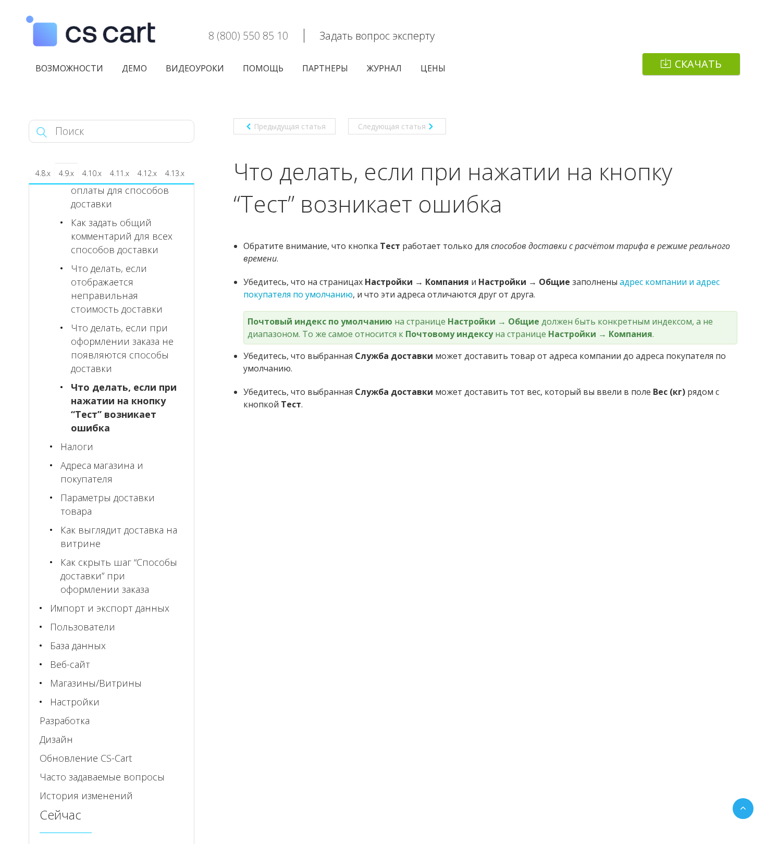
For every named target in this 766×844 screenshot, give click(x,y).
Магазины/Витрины (96, 683)
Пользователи (82, 626)
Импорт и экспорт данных (109, 608)
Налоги (76, 446)
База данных (78, 645)
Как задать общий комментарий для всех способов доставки (121, 236)
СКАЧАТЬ (698, 64)
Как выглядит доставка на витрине (118, 537)
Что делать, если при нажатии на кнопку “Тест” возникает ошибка (124, 407)
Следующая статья (392, 126)
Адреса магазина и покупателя (101, 472)
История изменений (86, 795)
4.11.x (119, 173)
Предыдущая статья (290, 126)
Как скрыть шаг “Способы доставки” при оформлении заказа (118, 575)
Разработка (65, 720)
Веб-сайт (70, 664)
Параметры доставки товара (107, 504)
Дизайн (56, 739)
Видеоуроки (195, 68)
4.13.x (174, 173)
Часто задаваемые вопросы (102, 777)
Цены (433, 68)
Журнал (384, 68)
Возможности (69, 68)
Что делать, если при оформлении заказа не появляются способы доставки (122, 348)
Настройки (75, 702)
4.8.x (43, 173)
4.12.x (147, 173)
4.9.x (66, 173)
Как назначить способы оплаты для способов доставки (125, 190)
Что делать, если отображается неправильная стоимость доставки (117, 288)
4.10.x (92, 173)
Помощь (263, 68)
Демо (134, 68)
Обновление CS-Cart (86, 758)
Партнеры (325, 68)
